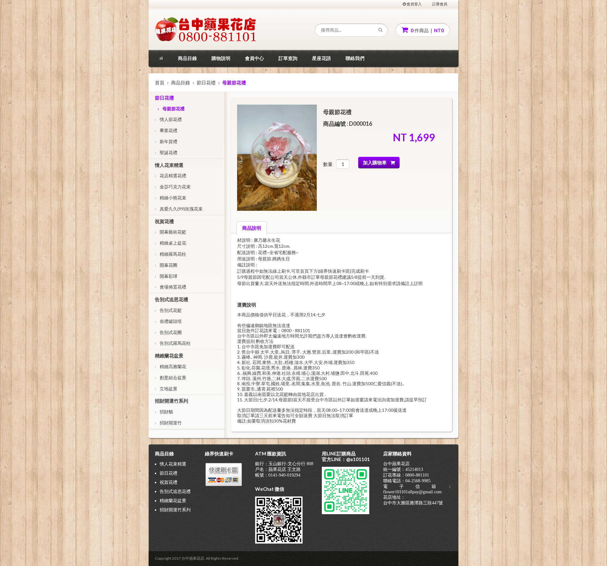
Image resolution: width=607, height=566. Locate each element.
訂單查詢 (288, 58)
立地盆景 (166, 388)
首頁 (159, 82)
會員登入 (414, 4)
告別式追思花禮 (171, 299)
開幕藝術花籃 (170, 231)
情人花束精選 (169, 165)
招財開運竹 (168, 422)
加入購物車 (376, 162)
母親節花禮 (171, 108)
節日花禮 (206, 82)
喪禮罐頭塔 (168, 321)
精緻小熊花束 (170, 197)
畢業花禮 (166, 130)
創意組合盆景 (170, 377)
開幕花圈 (166, 265)
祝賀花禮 (164, 221)
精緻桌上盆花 (170, 243)
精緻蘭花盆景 (169, 355)
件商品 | (427, 30)
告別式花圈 (168, 332)
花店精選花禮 (170, 175)
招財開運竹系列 (171, 401)
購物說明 (221, 58)
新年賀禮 (166, 141)
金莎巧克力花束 (173, 186)
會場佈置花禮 (170, 286)
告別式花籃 (168, 310)
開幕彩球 (166, 276)
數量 (328, 164)
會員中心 (254, 58)
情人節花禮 (168, 119)
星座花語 (321, 58)
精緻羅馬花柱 (170, 254)
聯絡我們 (355, 58)
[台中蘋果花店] (184, 30)
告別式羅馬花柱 (173, 343)
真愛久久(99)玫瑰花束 (179, 208)
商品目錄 (187, 58)
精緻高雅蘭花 (170, 366)
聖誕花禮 (166, 152)
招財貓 (164, 411)
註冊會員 (439, 4)
